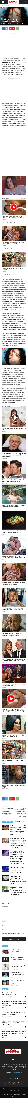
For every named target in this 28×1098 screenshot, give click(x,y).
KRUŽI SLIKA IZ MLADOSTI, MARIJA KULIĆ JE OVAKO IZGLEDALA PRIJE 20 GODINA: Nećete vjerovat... (14, 1003)
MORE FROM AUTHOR (19, 821)
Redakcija (4, 23)
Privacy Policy (16, 1088)
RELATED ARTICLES (7, 821)
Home (2, 5)
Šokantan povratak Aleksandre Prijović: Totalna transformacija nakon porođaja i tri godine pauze (18, 880)
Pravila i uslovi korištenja (14, 1090)
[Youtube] (22, 1083)
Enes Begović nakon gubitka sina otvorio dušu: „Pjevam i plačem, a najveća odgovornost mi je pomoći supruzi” (18, 890)
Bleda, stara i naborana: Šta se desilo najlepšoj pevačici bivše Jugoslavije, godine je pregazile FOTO (7, 811)
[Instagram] (9, 1083)
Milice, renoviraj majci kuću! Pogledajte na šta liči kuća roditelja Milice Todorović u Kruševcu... (14, 1033)
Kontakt (21, 1088)
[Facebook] (5, 1083)
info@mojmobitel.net (17, 1072)
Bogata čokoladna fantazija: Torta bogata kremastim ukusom (18, 951)
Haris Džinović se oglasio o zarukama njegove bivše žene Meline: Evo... (18, 982)
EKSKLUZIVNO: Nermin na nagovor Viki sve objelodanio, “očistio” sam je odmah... (18, 974)
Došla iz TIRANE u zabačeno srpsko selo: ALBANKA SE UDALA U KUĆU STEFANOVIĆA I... (14, 1022)
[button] (26, 2)
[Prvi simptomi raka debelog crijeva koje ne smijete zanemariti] (5, 967)
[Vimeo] (18, 1083)
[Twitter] (14, 1083)
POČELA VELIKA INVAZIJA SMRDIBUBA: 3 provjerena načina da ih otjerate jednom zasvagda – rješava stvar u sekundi (20, 812)
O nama (9, 1088)
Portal (3, 996)
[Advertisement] (14, 45)
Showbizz (7, 5)
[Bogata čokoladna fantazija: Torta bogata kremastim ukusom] (5, 951)
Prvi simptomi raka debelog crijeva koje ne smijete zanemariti (18, 966)
